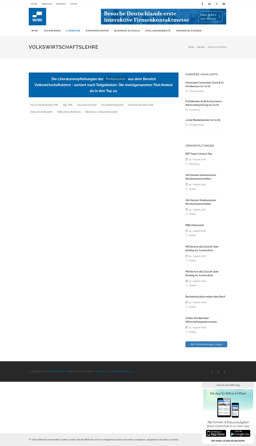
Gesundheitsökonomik (112, 104)
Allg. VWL (68, 104)
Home (34, 3)
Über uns (47, 3)
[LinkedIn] (209, 4)
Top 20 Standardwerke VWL (44, 104)
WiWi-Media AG (59, 371)
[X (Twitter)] (216, 4)
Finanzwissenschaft (87, 104)
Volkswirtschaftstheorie (69, 111)
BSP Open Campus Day (198, 153)
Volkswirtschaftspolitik (41, 111)
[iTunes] (216, 433)
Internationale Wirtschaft (140, 104)
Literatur (201, 47)
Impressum (102, 371)
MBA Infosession (194, 225)
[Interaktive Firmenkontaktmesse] (163, 16)
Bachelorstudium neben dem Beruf (205, 296)
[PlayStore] (240, 433)
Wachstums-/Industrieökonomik (101, 111)
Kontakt (61, 3)
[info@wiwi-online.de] (223, 4)
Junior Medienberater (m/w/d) (202, 120)
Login (73, 3)
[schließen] (30, 439)
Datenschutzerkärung (121, 371)
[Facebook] (202, 4)
